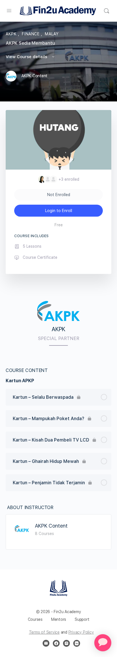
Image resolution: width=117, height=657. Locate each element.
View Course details (27, 56)
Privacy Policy (81, 632)
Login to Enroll (58, 210)
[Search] (106, 11)
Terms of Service (44, 632)
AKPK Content (51, 526)
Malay (51, 34)
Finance (31, 34)
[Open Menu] (9, 10)
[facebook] (56, 643)
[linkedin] (76, 643)
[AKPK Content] (21, 528)
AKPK (12, 34)
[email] (46, 643)
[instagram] (66, 643)
